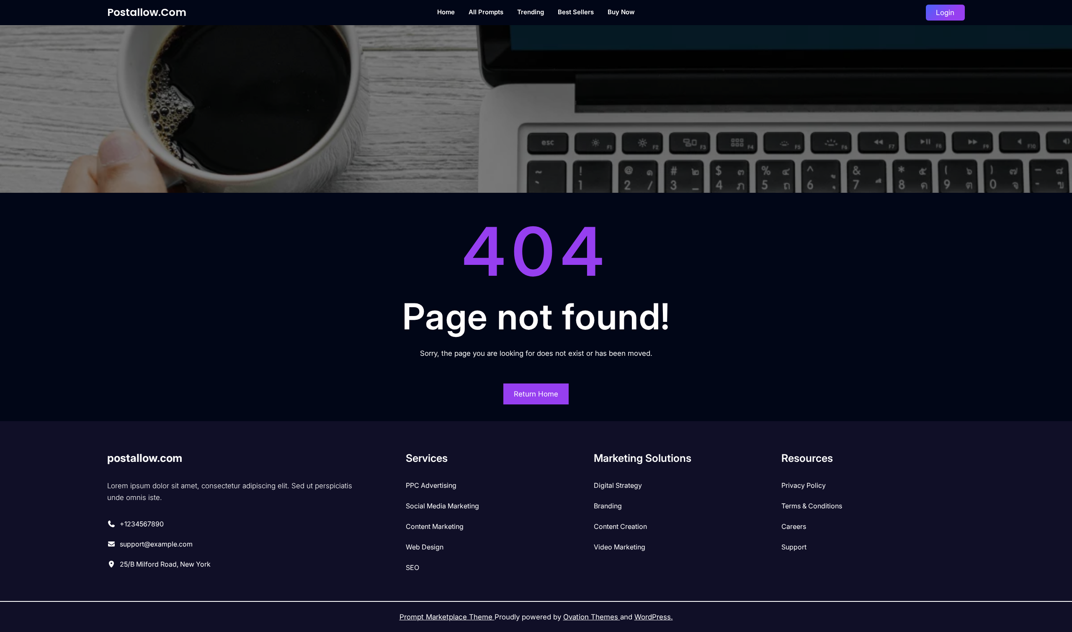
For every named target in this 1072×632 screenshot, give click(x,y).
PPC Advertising (431, 485)
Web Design (424, 547)
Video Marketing (619, 547)
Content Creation (620, 526)
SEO (412, 567)
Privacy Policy (803, 485)
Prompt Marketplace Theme (447, 617)
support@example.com (156, 544)
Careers (793, 526)
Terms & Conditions (811, 506)
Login (945, 12)
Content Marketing (435, 526)
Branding (608, 506)
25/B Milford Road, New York (165, 564)
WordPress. (653, 617)
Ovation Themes (591, 617)
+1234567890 (142, 524)
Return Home (536, 394)
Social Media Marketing (442, 506)
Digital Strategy (618, 485)
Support (794, 547)
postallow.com (146, 12)
